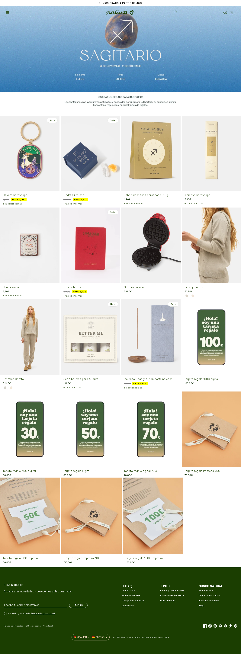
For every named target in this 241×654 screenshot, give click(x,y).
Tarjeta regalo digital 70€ (140, 471)
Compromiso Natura (209, 595)
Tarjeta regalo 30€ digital (19, 471)
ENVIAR (78, 605)
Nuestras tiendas (131, 595)
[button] (7, 12)
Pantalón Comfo (13, 379)
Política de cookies (33, 626)
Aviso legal (48, 626)
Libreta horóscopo (75, 287)
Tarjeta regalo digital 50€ (80, 471)
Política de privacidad (43, 613)
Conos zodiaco (12, 287)
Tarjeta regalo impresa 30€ (82, 558)
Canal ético (128, 605)
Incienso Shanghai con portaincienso (148, 379)
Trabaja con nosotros (133, 600)
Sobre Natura (206, 590)
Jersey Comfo (194, 287)
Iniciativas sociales (209, 600)
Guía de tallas (167, 600)
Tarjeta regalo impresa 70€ (202, 471)
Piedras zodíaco (73, 195)
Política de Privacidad (13, 626)
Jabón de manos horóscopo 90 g (146, 195)
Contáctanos (129, 590)
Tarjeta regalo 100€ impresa (144, 558)
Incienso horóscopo (197, 195)
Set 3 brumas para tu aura (80, 379)
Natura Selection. (130, 637)
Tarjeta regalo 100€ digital (202, 379)
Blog (201, 605)
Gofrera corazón (134, 287)
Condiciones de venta (172, 595)
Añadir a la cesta (151, 186)
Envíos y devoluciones (172, 590)
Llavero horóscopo (15, 195)
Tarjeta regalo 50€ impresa (21, 558)
